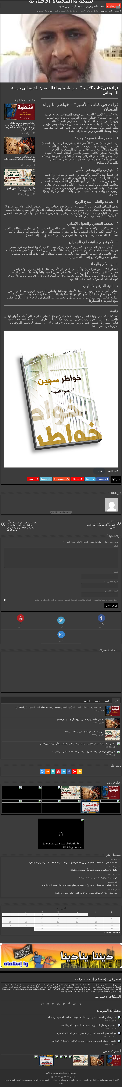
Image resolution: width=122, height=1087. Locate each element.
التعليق (115, 546)
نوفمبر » (107, 932)
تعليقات (97, 701)
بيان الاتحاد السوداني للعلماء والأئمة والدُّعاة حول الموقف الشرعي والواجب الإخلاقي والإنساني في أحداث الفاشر (22, 525)
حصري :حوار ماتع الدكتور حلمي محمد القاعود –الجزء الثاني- (88, 1025)
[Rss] (79, 771)
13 (112, 922)
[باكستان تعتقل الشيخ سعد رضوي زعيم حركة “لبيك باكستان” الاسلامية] (119, 1041)
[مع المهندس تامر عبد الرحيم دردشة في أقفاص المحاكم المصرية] (119, 1033)
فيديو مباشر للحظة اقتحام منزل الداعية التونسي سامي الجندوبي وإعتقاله (82, 1017)
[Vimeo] (53, 771)
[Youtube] (58, 771)
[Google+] (74, 771)
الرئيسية (118, 11)
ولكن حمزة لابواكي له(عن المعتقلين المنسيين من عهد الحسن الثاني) (100, 524)
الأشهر (106, 701)
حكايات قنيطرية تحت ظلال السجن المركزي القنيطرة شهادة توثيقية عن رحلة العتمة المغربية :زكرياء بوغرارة (20, 126)
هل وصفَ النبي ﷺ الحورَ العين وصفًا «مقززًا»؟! (85, 7)
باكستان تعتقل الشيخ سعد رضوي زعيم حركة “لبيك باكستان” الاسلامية (84, 1041)
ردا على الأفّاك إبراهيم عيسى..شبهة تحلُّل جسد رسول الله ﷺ (19, 158)
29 (77, 929)
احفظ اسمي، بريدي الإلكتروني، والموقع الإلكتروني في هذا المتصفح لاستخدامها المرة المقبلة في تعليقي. (75, 600)
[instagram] (42, 771)
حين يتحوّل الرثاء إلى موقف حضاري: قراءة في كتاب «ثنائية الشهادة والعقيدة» (83, 751)
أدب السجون (106, 11)
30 (58, 929)
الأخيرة (116, 701)
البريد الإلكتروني (111, 581)
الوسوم (87, 701)
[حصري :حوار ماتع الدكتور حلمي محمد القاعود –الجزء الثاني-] (119, 1025)
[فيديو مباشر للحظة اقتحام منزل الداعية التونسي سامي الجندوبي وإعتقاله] (119, 1017)
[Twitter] (63, 771)
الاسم (115, 572)
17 (42, 922)
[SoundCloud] (47, 771)
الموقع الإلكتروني (111, 591)
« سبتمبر (116, 932)
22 (77, 925)
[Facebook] (69, 771)
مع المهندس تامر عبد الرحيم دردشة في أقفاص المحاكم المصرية (86, 1033)
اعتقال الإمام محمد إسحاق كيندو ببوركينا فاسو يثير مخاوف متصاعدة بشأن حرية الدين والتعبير (77, 744)
